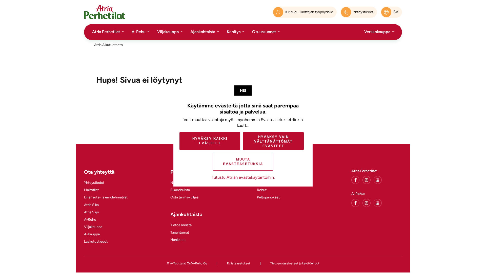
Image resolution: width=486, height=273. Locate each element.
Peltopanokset (268, 197)
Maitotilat (91, 190)
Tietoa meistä (181, 225)
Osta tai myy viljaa (184, 197)
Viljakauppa (168, 31)
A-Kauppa (92, 234)
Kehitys (233, 31)
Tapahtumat (179, 232)
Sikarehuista (180, 190)
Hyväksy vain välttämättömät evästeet (273, 141)
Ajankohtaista (202, 31)
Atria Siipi (91, 212)
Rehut (262, 190)
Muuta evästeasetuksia (243, 161)
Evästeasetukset (238, 263)
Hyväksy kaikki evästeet (210, 141)
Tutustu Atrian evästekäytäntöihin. (243, 177)
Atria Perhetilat (106, 31)
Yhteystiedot (94, 182)
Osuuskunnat (264, 31)
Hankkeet (178, 240)
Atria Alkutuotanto (108, 45)
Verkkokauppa (377, 31)
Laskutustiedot (96, 241)
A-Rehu (139, 31)
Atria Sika (91, 205)
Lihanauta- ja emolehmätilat (106, 197)
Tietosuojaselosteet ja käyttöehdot (294, 263)
